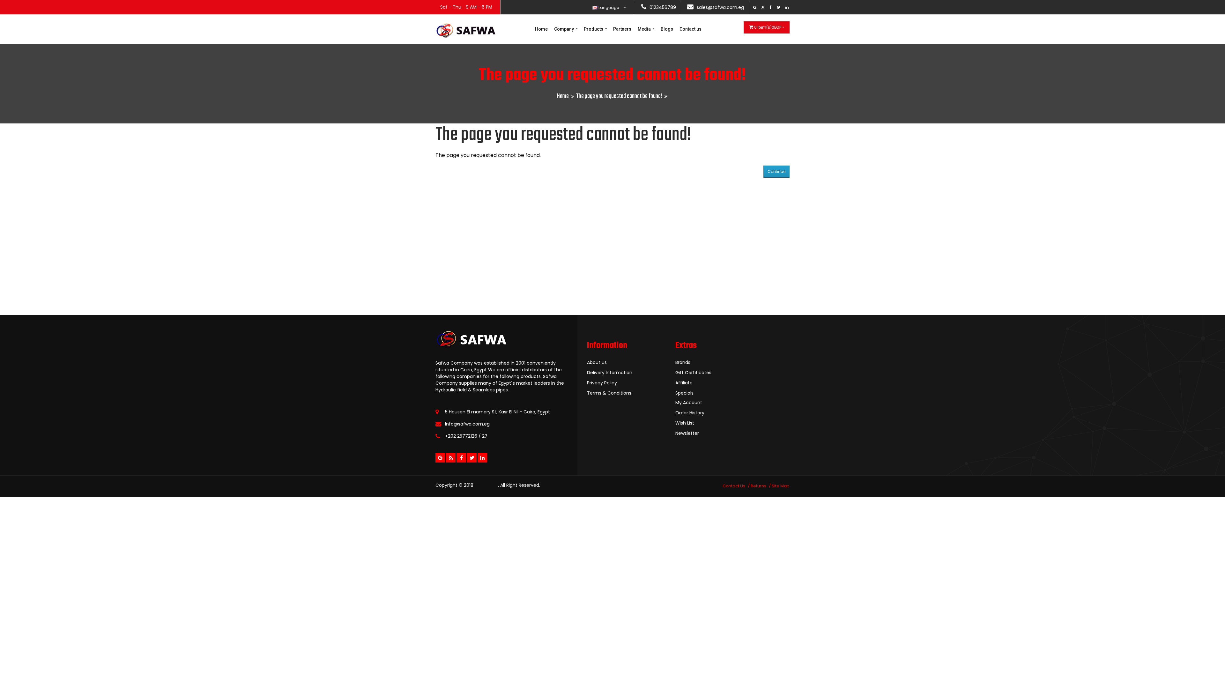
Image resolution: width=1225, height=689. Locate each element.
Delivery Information (609, 372)
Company (564, 29)
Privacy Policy (602, 383)
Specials (684, 393)
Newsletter (687, 433)
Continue (776, 171)
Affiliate (684, 383)
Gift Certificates (693, 372)
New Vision (486, 485)
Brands (682, 362)
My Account (688, 402)
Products (594, 29)
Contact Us (734, 486)
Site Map (781, 486)
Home (541, 29)
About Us (597, 362)
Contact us (690, 29)
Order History (689, 413)
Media (645, 29)
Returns (758, 486)
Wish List (684, 423)
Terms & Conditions (609, 393)
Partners (622, 29)
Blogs (667, 29)
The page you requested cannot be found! (619, 96)
